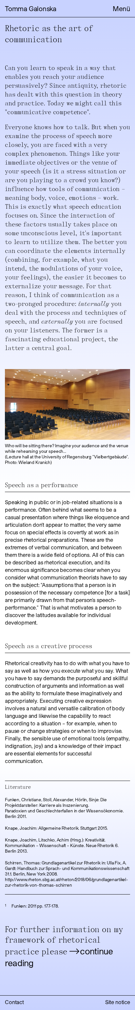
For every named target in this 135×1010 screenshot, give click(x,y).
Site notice (117, 1002)
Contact (14, 1002)
